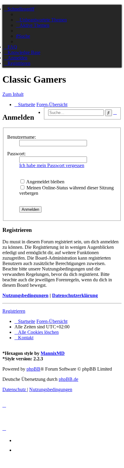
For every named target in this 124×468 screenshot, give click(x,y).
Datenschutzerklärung (75, 295)
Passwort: (16, 153)
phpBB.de (68, 379)
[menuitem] (41, 19)
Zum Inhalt (12, 94)
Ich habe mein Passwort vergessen (51, 165)
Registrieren (13, 311)
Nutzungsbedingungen (25, 295)
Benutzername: (21, 137)
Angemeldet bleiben (44, 181)
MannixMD (53, 353)
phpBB (33, 369)
